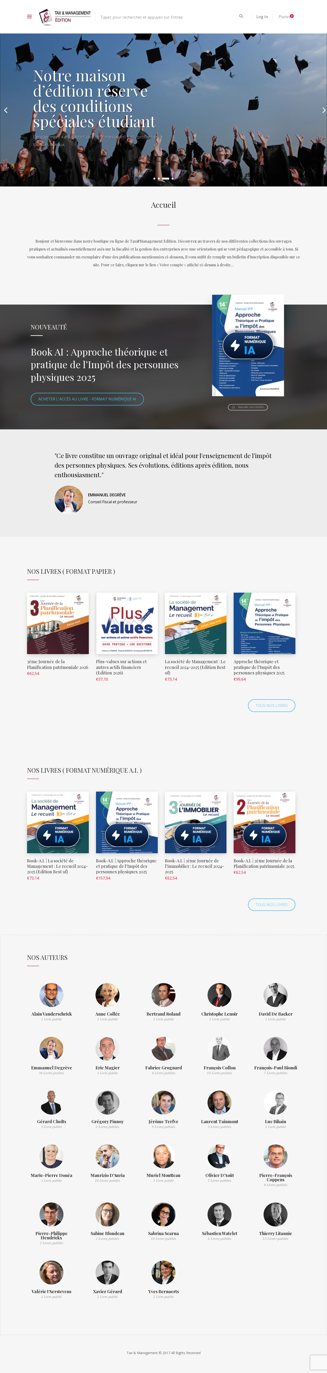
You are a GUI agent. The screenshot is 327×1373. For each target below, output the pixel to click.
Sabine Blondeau (107, 1233)
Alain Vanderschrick (51, 1014)
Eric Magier (108, 1068)
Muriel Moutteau (163, 1175)
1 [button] (154, 179)
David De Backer (276, 1014)
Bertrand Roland (163, 1014)
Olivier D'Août (219, 1175)
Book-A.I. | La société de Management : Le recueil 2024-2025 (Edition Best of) (57, 866)
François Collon (220, 1068)
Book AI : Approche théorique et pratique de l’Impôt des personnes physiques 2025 (105, 364)
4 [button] (173, 179)
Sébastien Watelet (219, 1233)
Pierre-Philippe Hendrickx (51, 1236)
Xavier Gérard (107, 1291)
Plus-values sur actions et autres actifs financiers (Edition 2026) (121, 667)
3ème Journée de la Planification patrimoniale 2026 (57, 664)
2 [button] (159, 179)
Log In (262, 16)
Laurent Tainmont (219, 1121)
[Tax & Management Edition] (65, 16)
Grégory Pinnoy (107, 1121)
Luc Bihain (275, 1121)
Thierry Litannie (275, 1233)
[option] (163, 109)
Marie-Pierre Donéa (51, 1175)
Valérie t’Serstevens (51, 1291)
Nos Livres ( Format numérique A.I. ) (84, 770)
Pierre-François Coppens (275, 1177)
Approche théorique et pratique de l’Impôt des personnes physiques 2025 (259, 667)
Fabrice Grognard (163, 1068)
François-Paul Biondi (275, 1068)
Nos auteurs (47, 957)
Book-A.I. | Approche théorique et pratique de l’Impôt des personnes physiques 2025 (126, 866)
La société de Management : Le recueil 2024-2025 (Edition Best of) (195, 667)
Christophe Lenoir (219, 1014)
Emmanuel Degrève (51, 1068)
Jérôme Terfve (163, 1121)
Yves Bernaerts (163, 1291)
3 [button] (165, 179)
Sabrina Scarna (163, 1233)
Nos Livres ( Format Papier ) (71, 571)
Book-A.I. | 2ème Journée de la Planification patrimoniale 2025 (264, 863)
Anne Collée (107, 1014)
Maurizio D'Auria (107, 1175)
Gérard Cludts (51, 1121)
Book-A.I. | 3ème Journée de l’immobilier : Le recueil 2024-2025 (194, 866)
